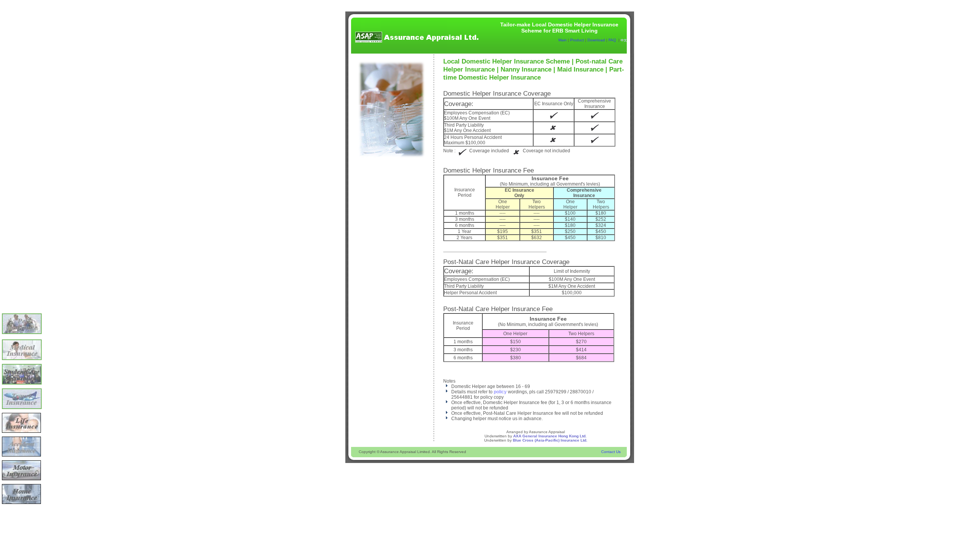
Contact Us (611, 452)
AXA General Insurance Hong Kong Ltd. (550, 436)
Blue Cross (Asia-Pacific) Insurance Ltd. (550, 440)
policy (500, 392)
